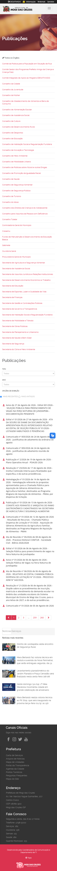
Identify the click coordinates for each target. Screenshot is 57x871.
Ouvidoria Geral (9, 251)
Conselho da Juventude (12, 89)
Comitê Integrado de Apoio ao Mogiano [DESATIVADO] (26, 78)
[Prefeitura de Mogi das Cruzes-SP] (21, 9)
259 (35, 617)
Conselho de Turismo (11, 196)
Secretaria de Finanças (12, 297)
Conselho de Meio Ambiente (14, 156)
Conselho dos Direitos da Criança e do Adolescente (24, 208)
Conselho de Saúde (11, 179)
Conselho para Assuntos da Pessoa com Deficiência (25, 214)
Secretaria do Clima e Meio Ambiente (18, 349)
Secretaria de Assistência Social (16, 268)
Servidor (50, 2)
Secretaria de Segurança (13, 344)
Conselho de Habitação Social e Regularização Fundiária (27, 144)
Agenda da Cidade (15, 769)
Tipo (4, 369)
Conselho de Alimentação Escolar (17, 109)
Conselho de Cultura (11, 121)
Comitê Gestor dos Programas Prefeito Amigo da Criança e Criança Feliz (28, 70)
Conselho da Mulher (11, 95)
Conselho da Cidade (11, 84)
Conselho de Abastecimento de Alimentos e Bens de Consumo (25, 102)
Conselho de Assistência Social (15, 115)
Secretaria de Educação (12, 286)
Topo (29, 858)
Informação (31, 2)
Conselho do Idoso (10, 202)
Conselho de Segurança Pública (16, 190)
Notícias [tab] (6, 631)
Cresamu (6, 231)
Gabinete (6, 245)
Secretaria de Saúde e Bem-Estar (17, 338)
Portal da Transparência (17, 765)
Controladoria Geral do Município (16, 225)
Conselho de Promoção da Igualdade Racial (21, 173)
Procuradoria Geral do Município (16, 257)
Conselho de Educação (12, 138)
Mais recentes (10, 396)
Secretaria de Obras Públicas (14, 326)
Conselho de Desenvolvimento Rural (18, 127)
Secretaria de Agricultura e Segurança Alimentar (23, 263)
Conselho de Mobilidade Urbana (16, 162)
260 (42, 617)
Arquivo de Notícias (15, 759)
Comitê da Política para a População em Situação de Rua (27, 64)
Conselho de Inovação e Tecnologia (18, 150)
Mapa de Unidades (15, 762)
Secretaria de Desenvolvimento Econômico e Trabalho (26, 280)
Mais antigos (28, 396)
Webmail (41, 2)
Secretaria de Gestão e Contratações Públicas (22, 303)
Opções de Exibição (10, 391)
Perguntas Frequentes (16, 775)
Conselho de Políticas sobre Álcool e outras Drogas (24, 167)
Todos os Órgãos (11, 58)
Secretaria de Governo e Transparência (19, 309)
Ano (4, 380)
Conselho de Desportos (12, 133)
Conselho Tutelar (9, 219)
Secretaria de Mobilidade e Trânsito (17, 320)
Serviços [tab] (16, 631)
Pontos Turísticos (14, 772)
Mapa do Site (12, 779)
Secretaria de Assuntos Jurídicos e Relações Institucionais (27, 274)
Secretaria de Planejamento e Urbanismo (20, 332)
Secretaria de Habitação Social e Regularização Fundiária (27, 315)
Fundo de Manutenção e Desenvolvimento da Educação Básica (27, 238)
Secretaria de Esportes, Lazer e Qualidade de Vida (24, 292)
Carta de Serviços (14, 755)
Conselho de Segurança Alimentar (17, 185)
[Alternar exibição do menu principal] (49, 8)
